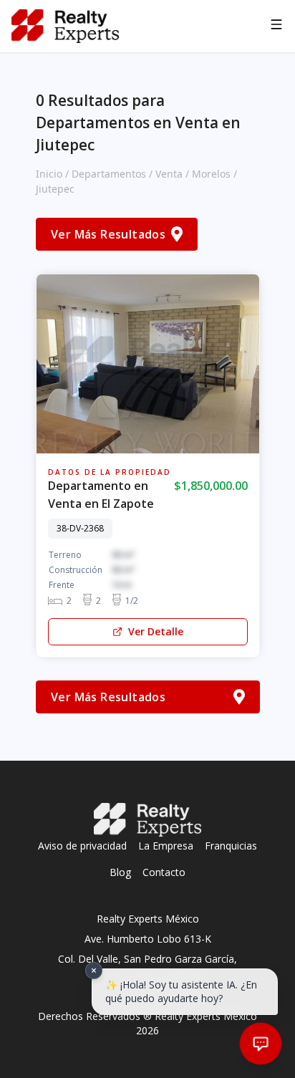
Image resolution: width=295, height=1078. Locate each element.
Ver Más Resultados (108, 234)
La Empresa (165, 845)
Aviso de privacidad (82, 845)
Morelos (211, 174)
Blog (120, 872)
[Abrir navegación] (276, 26)
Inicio (49, 174)
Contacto (163, 872)
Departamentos (109, 174)
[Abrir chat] (260, 1043)
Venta (169, 174)
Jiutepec (55, 189)
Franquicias (231, 845)
